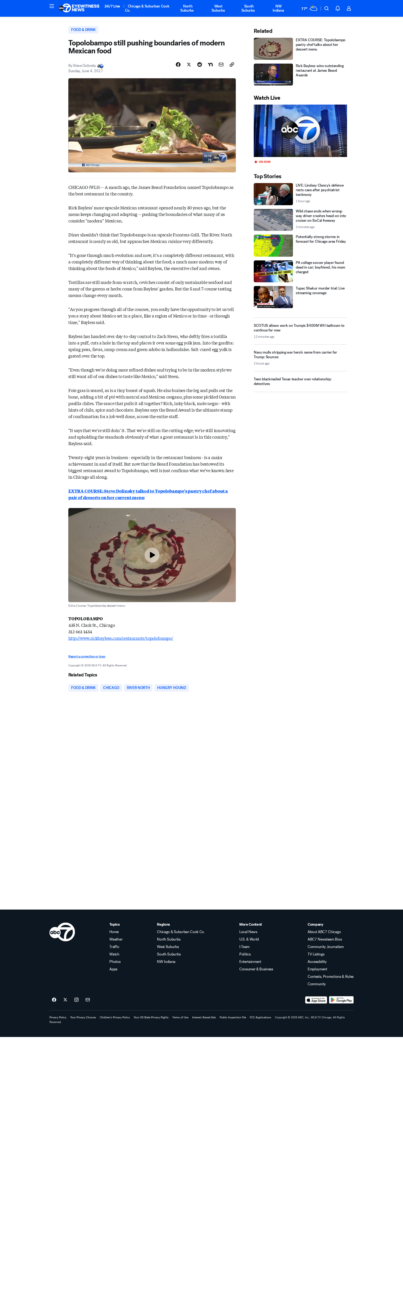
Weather (115, 939)
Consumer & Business (256, 969)
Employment (317, 969)
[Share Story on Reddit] (200, 64)
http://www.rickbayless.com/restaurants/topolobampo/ (120, 638)
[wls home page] (62, 932)
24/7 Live (112, 6)
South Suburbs (248, 8)
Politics (244, 954)
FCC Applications (260, 1017)
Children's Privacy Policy (115, 1017)
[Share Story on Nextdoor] (210, 64)
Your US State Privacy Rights (151, 1017)
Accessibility (317, 962)
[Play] (300, 131)
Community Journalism (326, 947)
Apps (113, 969)
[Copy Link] (232, 64)
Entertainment (250, 962)
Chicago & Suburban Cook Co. (147, 8)
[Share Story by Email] (221, 64)
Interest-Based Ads (204, 1017)
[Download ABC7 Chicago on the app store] (316, 1000)
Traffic (114, 947)
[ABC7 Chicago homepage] (79, 8)
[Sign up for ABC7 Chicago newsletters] (87, 1000)
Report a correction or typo (86, 656)
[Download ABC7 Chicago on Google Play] (341, 1000)
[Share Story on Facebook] (178, 64)
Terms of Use (180, 1017)
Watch (114, 954)
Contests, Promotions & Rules (331, 977)
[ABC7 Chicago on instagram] (76, 1000)
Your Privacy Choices (83, 1017)
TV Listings (316, 954)
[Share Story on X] (189, 64)
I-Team (244, 947)
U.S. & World (249, 939)
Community (317, 984)
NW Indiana (278, 8)
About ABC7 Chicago (324, 932)
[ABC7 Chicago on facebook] (54, 1000)
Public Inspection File (233, 1017)
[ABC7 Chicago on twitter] (65, 1000)
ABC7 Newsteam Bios (325, 939)
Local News (248, 932)
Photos (114, 962)
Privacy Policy (57, 1017)
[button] (52, 6)
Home (114, 932)
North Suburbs (187, 8)
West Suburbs (218, 8)
